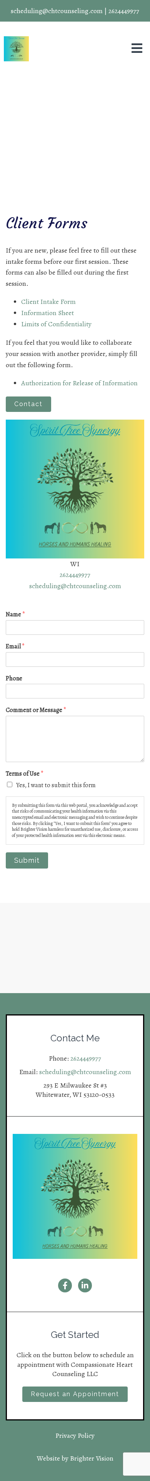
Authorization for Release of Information (79, 383)
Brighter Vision (91, 1458)
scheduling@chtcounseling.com (75, 585)
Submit (27, 860)
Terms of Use (24, 774)
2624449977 (75, 574)
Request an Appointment (75, 1394)
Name (15, 615)
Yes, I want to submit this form (56, 785)
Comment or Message (36, 710)
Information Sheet (47, 312)
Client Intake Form (48, 301)
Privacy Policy (75, 1435)
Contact (28, 404)
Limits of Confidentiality (56, 324)
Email (15, 647)
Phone (14, 679)
